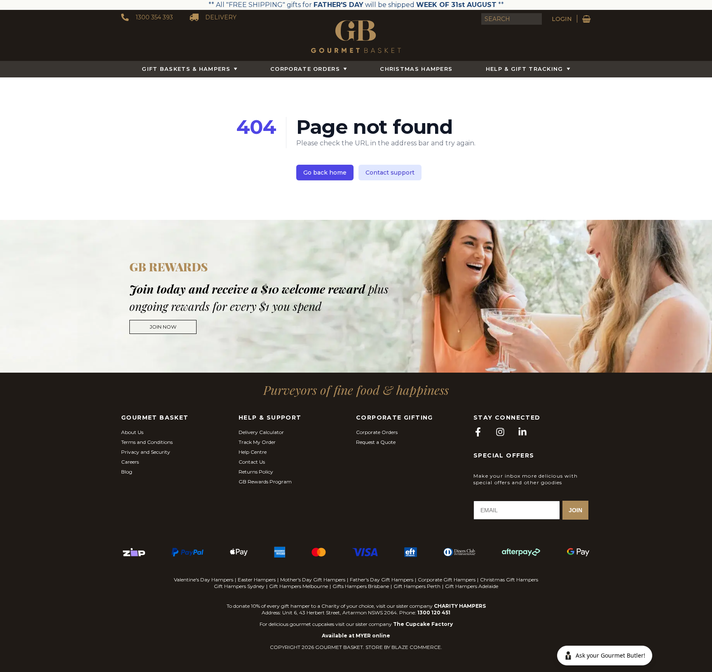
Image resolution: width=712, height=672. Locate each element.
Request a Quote (376, 442)
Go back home (325, 172)
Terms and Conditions (147, 442)
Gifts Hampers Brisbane (361, 586)
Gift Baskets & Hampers (186, 68)
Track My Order (257, 442)
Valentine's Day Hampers (203, 579)
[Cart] (586, 19)
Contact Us (252, 462)
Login (562, 19)
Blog (126, 472)
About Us (132, 432)
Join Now (163, 327)
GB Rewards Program (265, 481)
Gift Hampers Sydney (239, 586)
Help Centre (253, 452)
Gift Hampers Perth (416, 586)
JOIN (575, 510)
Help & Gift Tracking (524, 68)
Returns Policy (256, 472)
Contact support (390, 172)
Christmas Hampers (416, 68)
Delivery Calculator (261, 432)
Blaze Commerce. (416, 647)
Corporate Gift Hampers (446, 579)
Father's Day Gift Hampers (381, 579)
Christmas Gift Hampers (509, 579)
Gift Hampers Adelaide (471, 586)
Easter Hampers (257, 579)
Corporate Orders (305, 68)
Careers (130, 462)
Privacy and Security (145, 452)
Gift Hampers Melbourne (298, 586)
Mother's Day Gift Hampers (312, 579)
